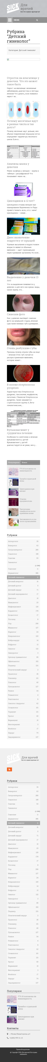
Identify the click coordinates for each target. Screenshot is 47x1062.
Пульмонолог (23, 687)
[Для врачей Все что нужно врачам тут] (23, 763)
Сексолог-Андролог (23, 703)
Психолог (23, 682)
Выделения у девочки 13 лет (22, 279)
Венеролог (23, 545)
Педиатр (23, 666)
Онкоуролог (23, 653)
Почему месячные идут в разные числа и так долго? (22, 124)
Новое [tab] (24, 462)
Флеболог (23, 729)
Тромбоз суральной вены (28, 480)
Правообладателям (23, 1049)
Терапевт (23, 712)
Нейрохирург (23, 640)
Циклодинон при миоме (27, 490)
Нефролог (23, 644)
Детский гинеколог (23, 577)
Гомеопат (23, 569)
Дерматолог (23, 573)
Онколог (23, 649)
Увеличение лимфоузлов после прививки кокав (27, 511)
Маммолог (23, 628)
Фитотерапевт (23, 724)
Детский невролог (23, 581)
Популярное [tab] (14, 462)
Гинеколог (12, 562)
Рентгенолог (23, 699)
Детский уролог (23, 586)
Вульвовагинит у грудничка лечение (19, 431)
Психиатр (23, 678)
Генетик (23, 558)
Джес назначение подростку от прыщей (21, 239)
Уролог (23, 716)
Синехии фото (16, 314)
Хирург (23, 733)
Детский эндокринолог (23, 594)
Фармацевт (23, 720)
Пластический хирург (23, 670)
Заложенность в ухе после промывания (28, 520)
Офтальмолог (23, 661)
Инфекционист (23, 607)
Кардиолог (23, 611)
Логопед (23, 619)
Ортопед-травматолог (23, 657)
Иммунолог (23, 602)
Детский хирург (23, 590)
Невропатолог (23, 636)
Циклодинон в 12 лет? (21, 200)
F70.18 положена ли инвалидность (28, 470)
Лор (23, 623)
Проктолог (23, 674)
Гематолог (23, 554)
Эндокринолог (23, 737)
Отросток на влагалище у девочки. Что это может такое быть (23, 81)
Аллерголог (23, 541)
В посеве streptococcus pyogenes (21, 386)
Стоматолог (23, 708)
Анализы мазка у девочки (18, 165)
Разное (23, 691)
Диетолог (23, 598)
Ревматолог (23, 695)
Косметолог (23, 615)
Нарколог (23, 632)
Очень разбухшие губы (22, 348)
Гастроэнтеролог (23, 550)
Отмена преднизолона (26, 500)
